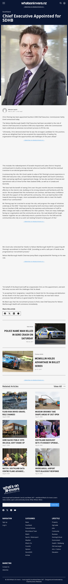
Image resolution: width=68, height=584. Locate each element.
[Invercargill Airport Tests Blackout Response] (47, 457)
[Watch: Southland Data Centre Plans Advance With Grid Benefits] (14, 457)
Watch (27, 534)
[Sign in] (64, 3)
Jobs (53, 528)
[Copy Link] (18, 313)
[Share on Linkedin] (14, 313)
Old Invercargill (56, 546)
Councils (28, 546)
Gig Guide (55, 525)
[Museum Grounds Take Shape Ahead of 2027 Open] (47, 400)
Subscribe (55, 505)
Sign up (4, 522)
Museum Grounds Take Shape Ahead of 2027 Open (47, 413)
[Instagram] (11, 510)
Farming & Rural (57, 537)
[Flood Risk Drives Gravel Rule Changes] (14, 400)
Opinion (27, 549)
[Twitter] (7, 510)
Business (55, 534)
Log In (4, 525)
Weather (28, 540)
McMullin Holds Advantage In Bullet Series (47, 362)
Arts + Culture (56, 549)
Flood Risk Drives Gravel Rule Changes (13, 413)
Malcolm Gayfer (12, 109)
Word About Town (31, 531)
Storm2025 (28, 552)
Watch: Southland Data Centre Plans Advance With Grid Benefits (13, 470)
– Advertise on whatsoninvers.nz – (34, 140)
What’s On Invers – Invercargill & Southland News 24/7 (27, 580)
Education (55, 552)
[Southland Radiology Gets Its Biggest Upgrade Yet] (47, 429)
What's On (28, 543)
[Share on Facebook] (5, 313)
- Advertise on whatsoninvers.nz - (34, 7)
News (27, 522)
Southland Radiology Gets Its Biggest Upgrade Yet (47, 441)
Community (55, 531)
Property (55, 522)
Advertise (5, 570)
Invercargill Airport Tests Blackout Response (47, 469)
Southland (6, 12)
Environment (56, 540)
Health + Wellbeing (58, 543)
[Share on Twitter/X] (9, 313)
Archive (27, 555)
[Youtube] (15, 510)
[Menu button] (3, 3)
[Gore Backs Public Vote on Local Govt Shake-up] (14, 429)
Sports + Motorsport (31, 537)
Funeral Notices (30, 528)
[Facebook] (3, 510)
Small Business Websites (34, 582)
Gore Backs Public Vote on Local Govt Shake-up (13, 441)
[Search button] (61, 3)
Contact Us (5, 567)
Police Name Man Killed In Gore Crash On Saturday (18, 334)
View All (58, 386)
